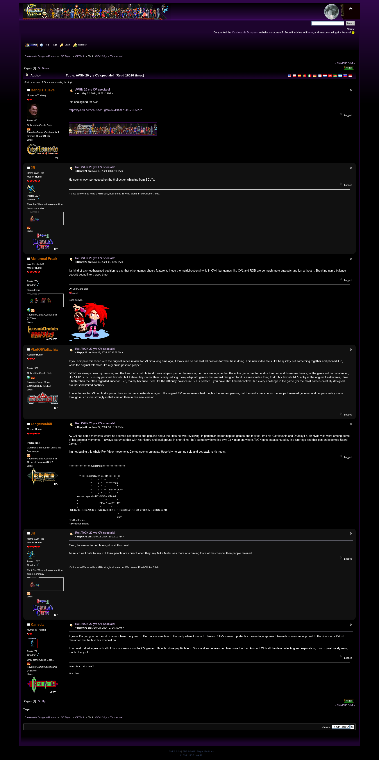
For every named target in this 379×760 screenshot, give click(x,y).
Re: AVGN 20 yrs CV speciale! (95, 167)
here (310, 32)
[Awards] (28, 129)
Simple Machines (205, 751)
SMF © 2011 (189, 751)
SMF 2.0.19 (175, 751)
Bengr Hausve (43, 90)
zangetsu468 (41, 424)
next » (351, 63)
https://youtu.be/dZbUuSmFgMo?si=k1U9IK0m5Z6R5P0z (105, 110)
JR (33, 168)
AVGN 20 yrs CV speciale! (92, 89)
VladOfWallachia (44, 349)
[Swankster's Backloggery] (28, 311)
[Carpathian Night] (28, 378)
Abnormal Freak (43, 259)
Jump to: (326, 727)
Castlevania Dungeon (245, 32)
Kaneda (37, 624)
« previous (341, 63)
